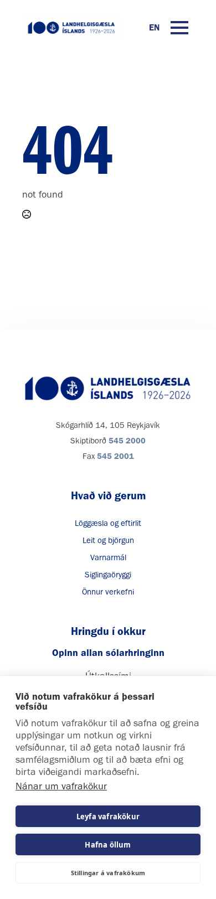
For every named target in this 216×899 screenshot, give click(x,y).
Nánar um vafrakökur (61, 786)
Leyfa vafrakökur (108, 817)
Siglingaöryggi (108, 575)
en (154, 27)
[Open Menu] (179, 28)
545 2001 (115, 456)
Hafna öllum (108, 845)
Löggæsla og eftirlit (108, 523)
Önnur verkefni (108, 592)
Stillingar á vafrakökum (108, 873)
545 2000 (127, 441)
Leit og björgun (108, 540)
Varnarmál (108, 557)
